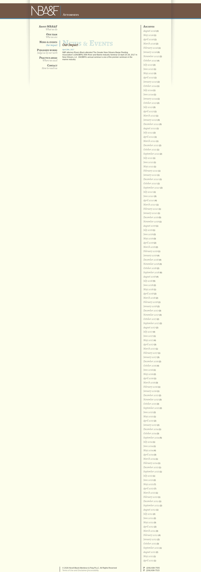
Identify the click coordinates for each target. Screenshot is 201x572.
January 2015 (150, 425)
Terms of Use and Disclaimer (74, 570)
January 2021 (150, 175)
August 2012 (149, 509)
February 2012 (150, 535)
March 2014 (149, 458)
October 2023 (150, 103)
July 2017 (147, 331)
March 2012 (149, 530)
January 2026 (150, 52)
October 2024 (150, 86)
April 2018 (148, 293)
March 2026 (149, 43)
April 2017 (148, 344)
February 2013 (150, 497)
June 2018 (148, 285)
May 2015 (148, 416)
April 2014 (148, 454)
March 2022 (149, 141)
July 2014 (147, 441)
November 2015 (151, 399)
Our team (51, 36)
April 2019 (148, 242)
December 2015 (150, 395)
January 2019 (150, 255)
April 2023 (148, 111)
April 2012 (148, 526)
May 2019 (148, 238)
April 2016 (148, 378)
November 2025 (151, 56)
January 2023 (150, 119)
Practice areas (48, 59)
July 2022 (148, 132)
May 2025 (148, 73)
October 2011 (149, 543)
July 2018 (147, 280)
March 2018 (149, 297)
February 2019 (150, 251)
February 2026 (150, 47)
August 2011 (149, 552)
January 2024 (150, 98)
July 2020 (148, 192)
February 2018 (150, 302)
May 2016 (148, 374)
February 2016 (150, 386)
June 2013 (148, 480)
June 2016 (148, 369)
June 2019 (148, 234)
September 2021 (151, 153)
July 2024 (148, 90)
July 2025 (148, 64)
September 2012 (151, 505)
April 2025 (148, 77)
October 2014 (149, 433)
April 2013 (148, 488)
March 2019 (149, 247)
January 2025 (150, 81)
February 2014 (150, 463)
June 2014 (148, 446)
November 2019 (151, 221)
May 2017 (148, 340)
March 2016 (149, 382)
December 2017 (150, 310)
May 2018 (148, 289)
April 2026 (148, 39)
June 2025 (148, 69)
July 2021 (147, 158)
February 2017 (150, 353)
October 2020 (150, 183)
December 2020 (151, 179)
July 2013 (147, 475)
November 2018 (151, 264)
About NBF (51, 29)
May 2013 (148, 484)
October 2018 (149, 268)
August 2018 (149, 276)
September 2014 (151, 437)
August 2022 (149, 128)
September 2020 (151, 187)
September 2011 (151, 547)
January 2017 (150, 357)
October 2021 (149, 149)
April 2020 (148, 200)
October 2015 (149, 403)
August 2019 (149, 225)
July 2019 (147, 230)
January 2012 (150, 539)
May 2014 (148, 450)
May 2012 (148, 522)
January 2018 (150, 306)
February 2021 (150, 170)
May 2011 (148, 556)
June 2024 (148, 94)
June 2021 (148, 162)
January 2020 (150, 213)
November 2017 (151, 314)
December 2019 (150, 217)
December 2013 (150, 467)
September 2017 (151, 323)
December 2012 (150, 501)
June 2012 (148, 518)
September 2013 (151, 471)
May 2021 (148, 166)
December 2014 (150, 429)
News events (48, 43)
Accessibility (93, 570)
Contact (49, 67)
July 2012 (147, 514)
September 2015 (151, 408)
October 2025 (150, 60)
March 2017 (149, 348)
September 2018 (151, 272)
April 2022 (148, 136)
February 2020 (150, 208)
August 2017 (149, 327)
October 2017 (149, 319)
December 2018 (150, 259)
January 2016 (150, 391)
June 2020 (148, 196)
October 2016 (149, 365)
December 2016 (150, 361)
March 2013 (149, 492)
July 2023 (148, 107)
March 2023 (149, 115)
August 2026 (149, 31)
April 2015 (148, 420)
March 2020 (149, 204)
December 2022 (151, 124)
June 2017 (148, 336)
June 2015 (148, 412)
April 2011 (148, 560)
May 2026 (148, 35)
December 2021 (150, 145)
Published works (47, 51)
